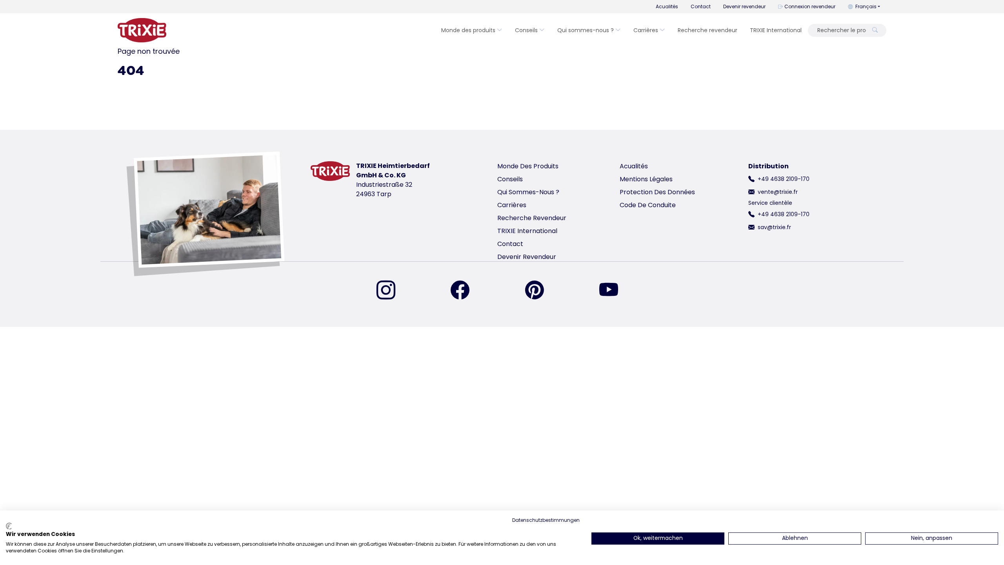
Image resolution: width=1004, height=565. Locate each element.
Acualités (667, 6)
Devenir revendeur (744, 6)
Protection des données (657, 192)
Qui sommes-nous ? (585, 30)
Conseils (526, 30)
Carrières (645, 30)
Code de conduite (648, 205)
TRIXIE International (776, 30)
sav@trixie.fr (774, 227)
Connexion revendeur (809, 6)
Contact (701, 6)
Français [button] (866, 6)
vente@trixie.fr (778, 192)
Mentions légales (646, 179)
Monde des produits (468, 30)
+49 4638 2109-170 (783, 179)
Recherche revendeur (707, 30)
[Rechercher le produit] (875, 30)
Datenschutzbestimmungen (546, 520)
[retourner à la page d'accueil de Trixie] (142, 30)
